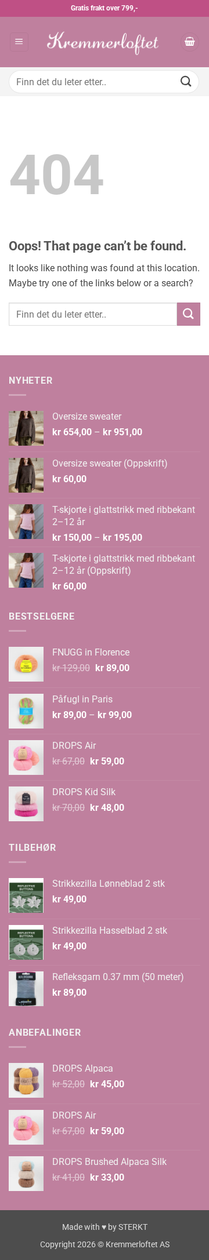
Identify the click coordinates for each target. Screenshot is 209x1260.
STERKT (132, 1227)
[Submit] (186, 81)
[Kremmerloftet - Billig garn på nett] (104, 41)
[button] (19, 42)
